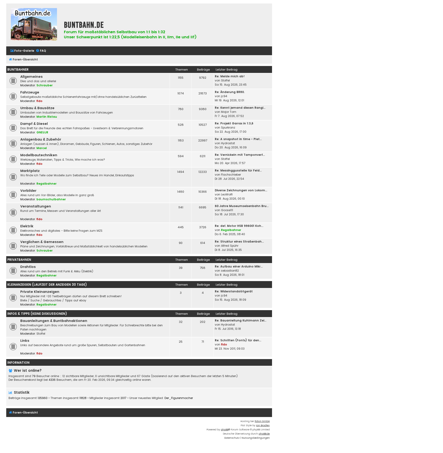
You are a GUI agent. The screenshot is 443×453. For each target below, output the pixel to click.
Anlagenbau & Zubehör (40, 139)
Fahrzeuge (29, 92)
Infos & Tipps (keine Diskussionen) (37, 314)
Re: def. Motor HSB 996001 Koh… (239, 226)
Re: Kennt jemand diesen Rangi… (240, 108)
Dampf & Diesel (34, 123)
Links (24, 340)
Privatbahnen (19, 260)
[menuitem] (22, 51)
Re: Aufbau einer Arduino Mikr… (239, 266)
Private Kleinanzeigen (39, 291)
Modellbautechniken (38, 155)
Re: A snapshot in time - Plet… (238, 139)
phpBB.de (264, 433)
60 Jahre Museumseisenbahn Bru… (242, 206)
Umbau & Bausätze (37, 108)
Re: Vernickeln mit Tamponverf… (240, 155)
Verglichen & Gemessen (41, 242)
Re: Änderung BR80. (230, 92)
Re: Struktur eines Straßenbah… (239, 241)
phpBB (224, 429)
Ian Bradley (263, 425)
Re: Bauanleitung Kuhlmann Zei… (240, 320)
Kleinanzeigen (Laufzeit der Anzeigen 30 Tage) (47, 284)
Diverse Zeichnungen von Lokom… (241, 190)
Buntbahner (18, 69)
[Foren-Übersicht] (33, 25)
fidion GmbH (262, 421)
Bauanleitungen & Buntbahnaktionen (53, 320)
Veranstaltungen (35, 206)
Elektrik (26, 226)
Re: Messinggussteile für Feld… (238, 170)
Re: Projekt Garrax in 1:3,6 (234, 123)
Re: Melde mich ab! (230, 76)
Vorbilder (28, 190)
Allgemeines (31, 76)
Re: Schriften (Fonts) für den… (238, 340)
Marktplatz (30, 170)
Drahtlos (28, 266)
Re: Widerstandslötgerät (234, 291)
